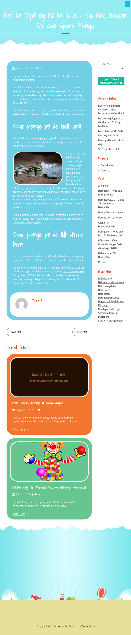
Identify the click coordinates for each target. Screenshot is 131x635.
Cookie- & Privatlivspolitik (106, 224)
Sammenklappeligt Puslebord (108, 315)
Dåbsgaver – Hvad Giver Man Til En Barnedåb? (111, 233)
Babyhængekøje (107, 286)
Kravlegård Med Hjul (109, 309)
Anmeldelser (107, 165)
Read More (19, 429)
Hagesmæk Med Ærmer (111, 301)
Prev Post (16, 332)
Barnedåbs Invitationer (110, 212)
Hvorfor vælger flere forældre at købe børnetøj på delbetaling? (111, 109)
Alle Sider (103, 185)
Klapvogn (103, 305)
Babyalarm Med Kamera (111, 282)
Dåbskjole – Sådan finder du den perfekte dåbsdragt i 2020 (110, 244)
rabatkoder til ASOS (73, 271)
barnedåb (39, 215)
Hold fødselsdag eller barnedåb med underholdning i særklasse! (49, 487)
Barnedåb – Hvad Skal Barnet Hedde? (110, 192)
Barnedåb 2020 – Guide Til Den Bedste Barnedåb (111, 203)
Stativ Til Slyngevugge (110, 320)
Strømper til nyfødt (108, 149)
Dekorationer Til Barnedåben (107, 255)
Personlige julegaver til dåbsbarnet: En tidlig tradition (110, 122)
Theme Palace (88, 626)
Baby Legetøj (105, 278)
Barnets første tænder (110, 217)
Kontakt (102, 262)
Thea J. (37, 300)
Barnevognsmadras (108, 297)
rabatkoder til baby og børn (27, 222)
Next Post (82, 332)
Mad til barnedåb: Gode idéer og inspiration (110, 133)
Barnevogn (104, 290)
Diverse (105, 170)
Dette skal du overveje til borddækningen (37, 403)
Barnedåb (58, 626)
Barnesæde (104, 294)
